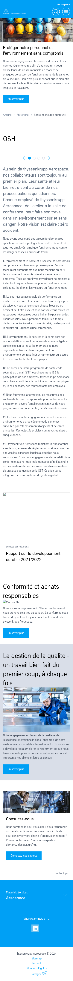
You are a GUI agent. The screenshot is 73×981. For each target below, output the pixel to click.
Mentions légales (37, 968)
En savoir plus (16, 99)
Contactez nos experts (24, 855)
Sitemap (37, 958)
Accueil (7, 115)
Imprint (36, 963)
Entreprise (23, 115)
